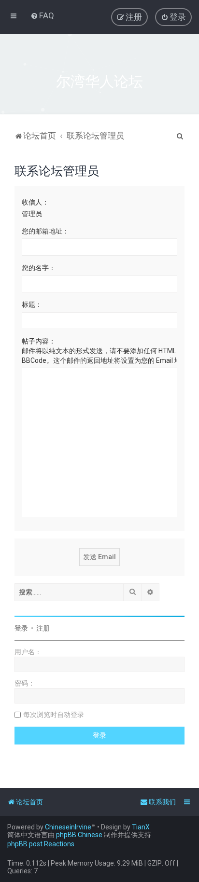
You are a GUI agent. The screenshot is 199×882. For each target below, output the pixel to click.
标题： (32, 304)
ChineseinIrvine (68, 827)
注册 (43, 628)
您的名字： (39, 268)
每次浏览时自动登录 (53, 714)
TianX (141, 827)
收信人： (35, 202)
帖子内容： (39, 341)
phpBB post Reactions (40, 844)
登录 (21, 628)
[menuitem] (42, 15)
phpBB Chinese (79, 835)
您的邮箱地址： (45, 231)
